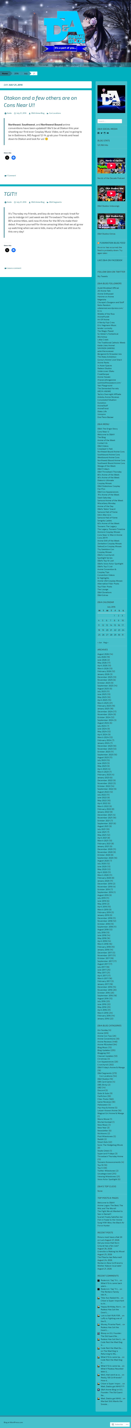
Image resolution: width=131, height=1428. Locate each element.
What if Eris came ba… (111, 1357)
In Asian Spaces (104, 365)
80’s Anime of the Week (108, 474)
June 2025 (102, 694)
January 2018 (103, 949)
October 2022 (103, 786)
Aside (9, 113)
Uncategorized (104, 1173)
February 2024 (104, 740)
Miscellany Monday (106, 503)
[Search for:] (109, 121)
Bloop (103, 1333)
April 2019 (102, 906)
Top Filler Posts (104, 586)
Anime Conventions (106, 1038)
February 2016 (104, 1015)
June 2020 (102, 866)
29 (115, 634)
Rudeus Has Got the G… (111, 1339)
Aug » (105, 642)
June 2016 (101, 1004)
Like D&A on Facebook (109, 260)
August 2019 (102, 895)
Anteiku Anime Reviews (108, 397)
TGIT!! (10, 194)
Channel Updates (105, 1056)
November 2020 (105, 852)
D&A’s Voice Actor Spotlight (110, 563)
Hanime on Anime (105, 296)
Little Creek (102, 339)
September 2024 (105, 720)
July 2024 (101, 726)
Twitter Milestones (106, 1170)
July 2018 (101, 932)
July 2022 (101, 794)
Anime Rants (103, 362)
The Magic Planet (105, 331)
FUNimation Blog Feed (112, 242)
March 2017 (102, 978)
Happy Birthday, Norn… (111, 1306)
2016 (16, 73)
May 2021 (101, 835)
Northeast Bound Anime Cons (111, 451)
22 (115, 630)
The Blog (30, 65)
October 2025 (103, 683)
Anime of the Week (106, 440)
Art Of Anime (103, 319)
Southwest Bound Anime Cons (111, 463)
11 (99, 625)
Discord (101, 1090)
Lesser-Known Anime (107, 1110)
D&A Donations (16, 65)
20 (107, 630)
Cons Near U (75, 65)
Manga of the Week (106, 466)
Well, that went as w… (111, 1374)
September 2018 (105, 926)
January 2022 (103, 812)
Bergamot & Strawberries (109, 354)
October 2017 (103, 958)
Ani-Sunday (102, 1030)
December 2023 (104, 746)
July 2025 (101, 691)
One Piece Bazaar (105, 417)
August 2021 (102, 826)
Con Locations (55, 113)
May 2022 (102, 800)
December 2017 (104, 952)
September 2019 (105, 892)
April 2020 (102, 872)
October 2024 (103, 717)
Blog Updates (103, 1050)
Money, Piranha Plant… (111, 1324)
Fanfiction (102, 1096)
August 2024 (103, 723)
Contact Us (116, 65)
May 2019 (101, 903)
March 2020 (103, 875)
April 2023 (102, 769)
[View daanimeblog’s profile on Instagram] (105, 133)
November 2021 (104, 817)
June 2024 (102, 728)
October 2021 (103, 820)
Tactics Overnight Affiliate (109, 394)
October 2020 (103, 855)
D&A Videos (89, 65)
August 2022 (103, 792)
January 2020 (103, 881)
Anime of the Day (105, 506)
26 (103, 634)
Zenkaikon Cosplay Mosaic (109, 543)
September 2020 (105, 858)
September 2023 (105, 754)
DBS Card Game (104, 1081)
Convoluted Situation (106, 400)
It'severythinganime (106, 380)
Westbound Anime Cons (108, 457)
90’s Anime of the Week (108, 477)
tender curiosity (104, 328)
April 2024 (102, 734)
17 (123, 625)
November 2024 (105, 714)
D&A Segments (55, 202)
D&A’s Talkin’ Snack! (106, 509)
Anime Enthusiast (105, 293)
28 (111, 634)
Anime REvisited (104, 1044)
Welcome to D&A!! (106, 434)
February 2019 (104, 912)
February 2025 (104, 705)
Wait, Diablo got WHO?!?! (112, 1386)
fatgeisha (101, 299)
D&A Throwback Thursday (109, 471)
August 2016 (102, 998)
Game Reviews (104, 1102)
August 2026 (103, 654)
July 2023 (101, 760)
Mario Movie (103, 1119)
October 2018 (103, 924)
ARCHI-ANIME (104, 391)
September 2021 (105, 823)
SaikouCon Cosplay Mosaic (109, 546)
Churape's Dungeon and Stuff (110, 302)
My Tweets (102, 276)
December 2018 (104, 918)
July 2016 (101, 1001)
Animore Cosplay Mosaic (108, 532)
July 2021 (101, 829)
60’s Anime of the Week (108, 523)
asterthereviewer (105, 351)
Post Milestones (105, 1136)
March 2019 (102, 909)
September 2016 (105, 995)
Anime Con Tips (104, 1036)
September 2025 (105, 685)
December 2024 (105, 711)
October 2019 (103, 889)
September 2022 (105, 789)
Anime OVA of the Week (108, 540)
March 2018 (102, 944)
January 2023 (103, 777)
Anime (100, 1033)
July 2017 (101, 967)
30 (119, 634)
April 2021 (102, 837)
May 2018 (101, 938)
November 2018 (104, 921)
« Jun (99, 642)
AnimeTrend (102, 408)
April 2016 (102, 1010)
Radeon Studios (104, 368)
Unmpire (101, 414)
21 (111, 630)
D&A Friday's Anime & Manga (111, 1067)
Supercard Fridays (105, 1153)
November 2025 (105, 680)
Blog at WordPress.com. (13, 1422)
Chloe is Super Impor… (111, 1383)
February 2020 (104, 878)
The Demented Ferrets (108, 388)
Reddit (100, 1139)
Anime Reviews (104, 1041)
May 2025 (102, 697)
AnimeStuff (102, 405)
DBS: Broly (102, 1084)
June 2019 (101, 901)
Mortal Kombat (104, 1122)
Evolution (101, 403)
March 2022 (103, 806)
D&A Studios (103, 1079)
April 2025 (102, 700)
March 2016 (102, 1013)
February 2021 (104, 843)
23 (119, 630)
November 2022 (105, 783)
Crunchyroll (102, 1064)
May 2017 (101, 972)
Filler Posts (102, 1099)
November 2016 (104, 990)
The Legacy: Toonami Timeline (111, 529)
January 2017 (103, 984)
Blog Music (102, 1047)
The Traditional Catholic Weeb (111, 342)
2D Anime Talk (104, 290)
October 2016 (103, 992)
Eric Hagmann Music (106, 325)
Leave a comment (14, 268)
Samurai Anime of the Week (110, 500)
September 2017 (105, 961)
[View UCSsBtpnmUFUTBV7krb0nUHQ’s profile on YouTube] (108, 133)
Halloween (102, 1104)
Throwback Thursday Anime (110, 1156)
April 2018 (102, 941)
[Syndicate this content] (98, 242)
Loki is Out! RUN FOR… (111, 1315)
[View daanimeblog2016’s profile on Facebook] (98, 133)
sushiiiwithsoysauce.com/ (109, 382)
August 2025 (103, 688)
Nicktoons (102, 1133)
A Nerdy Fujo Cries (106, 322)
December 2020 (104, 849)
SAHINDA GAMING (106, 348)
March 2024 (103, 737)
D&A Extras (102, 65)
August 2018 (102, 929)
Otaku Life (102, 411)
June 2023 (101, 763)
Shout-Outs (102, 1142)
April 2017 (102, 975)
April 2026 (102, 665)
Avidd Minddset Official (108, 288)
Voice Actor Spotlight (107, 1179)
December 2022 (104, 780)
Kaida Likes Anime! (106, 345)
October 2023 (103, 751)
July (26, 73)
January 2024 (103, 743)
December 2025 (104, 677)
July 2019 (101, 898)
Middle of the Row (106, 314)
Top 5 (99, 1168)
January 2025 (103, 708)
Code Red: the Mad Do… (112, 1348)
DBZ (99, 1087)
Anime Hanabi (103, 377)
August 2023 (103, 757)
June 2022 (102, 797)
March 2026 (103, 668)
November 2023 (104, 749)
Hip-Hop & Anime (105, 1107)
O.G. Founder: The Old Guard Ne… (112, 1392)
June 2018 (101, 935)
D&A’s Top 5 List (104, 566)
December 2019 (104, 883)
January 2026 (103, 674)
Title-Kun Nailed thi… (111, 1298)
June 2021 (101, 832)
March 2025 (103, 703)
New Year (101, 1127)
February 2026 (104, 671)
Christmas (102, 1059)
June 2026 (102, 660)
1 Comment (11, 175)
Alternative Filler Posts (108, 583)
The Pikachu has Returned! (109, 1257)
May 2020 (102, 869)
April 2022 (102, 803)
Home (5, 73)
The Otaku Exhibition (106, 356)
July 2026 (101, 657)
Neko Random (103, 305)
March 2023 (102, 771)
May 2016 (101, 1007)
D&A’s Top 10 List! (105, 560)
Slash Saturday (104, 497)
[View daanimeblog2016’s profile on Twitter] (102, 133)
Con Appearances (105, 1061)
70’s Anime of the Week (108, 494)
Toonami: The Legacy (107, 526)
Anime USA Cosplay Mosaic (110, 581)
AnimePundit (103, 316)
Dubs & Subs (103, 1093)
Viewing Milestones (106, 1176)
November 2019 (104, 886)
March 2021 (102, 840)
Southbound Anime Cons (108, 454)
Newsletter (102, 1130)
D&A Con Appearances (107, 492)
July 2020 (101, 863)
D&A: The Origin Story (107, 428)
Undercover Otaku (105, 371)
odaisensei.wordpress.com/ (110, 308)
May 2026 (102, 662)
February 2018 (104, 947)
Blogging (101, 1053)
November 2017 (104, 955)
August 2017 (102, 964)
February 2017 (104, 981)
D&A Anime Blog (37, 113)
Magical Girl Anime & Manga (110, 1113)
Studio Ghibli (103, 1150)
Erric (99, 311)
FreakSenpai (103, 374)
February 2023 (104, 774)
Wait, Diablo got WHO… (111, 1398)
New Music (102, 1125)
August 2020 (103, 860)
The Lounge (43, 65)
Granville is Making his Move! (111, 1251)
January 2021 (103, 846)
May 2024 (102, 731)
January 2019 (103, 915)
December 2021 (104, 815)
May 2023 (101, 766)
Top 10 (100, 1165)
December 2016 (104, 987)
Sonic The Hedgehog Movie (110, 1145)
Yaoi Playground (104, 385)
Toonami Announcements (109, 1162)
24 (123, 630)
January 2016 (103, 1018)
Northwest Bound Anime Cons (111, 460)
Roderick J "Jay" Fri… (110, 1280)
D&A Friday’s (103, 469)
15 (115, 625)
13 (107, 625)
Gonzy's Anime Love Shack (109, 359)
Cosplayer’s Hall (59, 65)
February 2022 (104, 809)
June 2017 (101, 969)
